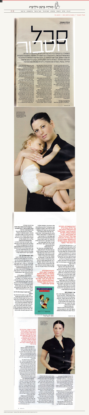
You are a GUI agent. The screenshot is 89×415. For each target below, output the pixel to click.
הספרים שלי (46, 11)
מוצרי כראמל (37, 11)
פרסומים (52, 11)
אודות (63, 11)
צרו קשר (23, 11)
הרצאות (58, 11)
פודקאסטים (30, 11)
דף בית (68, 11)
